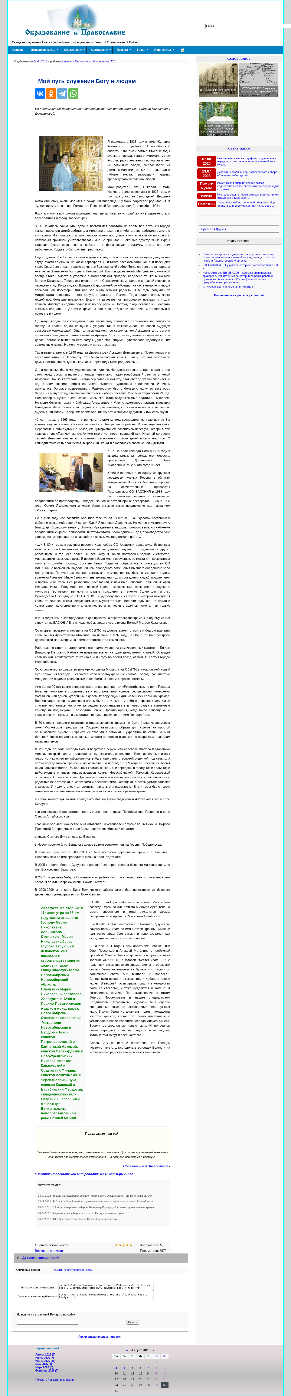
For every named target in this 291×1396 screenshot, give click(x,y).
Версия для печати (49, 1250)
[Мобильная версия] (182, 50)
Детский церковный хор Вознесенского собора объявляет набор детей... (247, 173)
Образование (73, 49)
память (58, 1269)
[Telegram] (62, 93)
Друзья (221, 229)
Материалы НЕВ (104, 61)
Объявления (239, 148)
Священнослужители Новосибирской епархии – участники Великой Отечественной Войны (75, 42)
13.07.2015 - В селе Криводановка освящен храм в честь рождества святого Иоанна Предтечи (95, 1195)
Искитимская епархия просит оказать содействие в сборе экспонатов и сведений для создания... (248, 186)
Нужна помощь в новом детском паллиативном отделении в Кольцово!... (248, 196)
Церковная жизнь (43, 49)
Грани (141, 49)
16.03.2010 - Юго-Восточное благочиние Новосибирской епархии (77, 1219)
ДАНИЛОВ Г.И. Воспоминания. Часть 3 (228, 286)
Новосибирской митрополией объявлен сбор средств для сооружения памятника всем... (246, 204)
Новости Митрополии (76, 61)
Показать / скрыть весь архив (54, 1379)
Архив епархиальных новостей (99, 1336)
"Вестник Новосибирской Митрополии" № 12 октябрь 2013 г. (84, 1174)
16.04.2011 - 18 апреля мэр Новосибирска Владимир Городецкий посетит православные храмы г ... (98, 1207)
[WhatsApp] (73, 93)
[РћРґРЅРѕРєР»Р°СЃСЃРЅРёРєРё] (51, 93)
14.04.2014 (40, 61)
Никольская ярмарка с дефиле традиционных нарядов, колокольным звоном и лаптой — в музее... (247, 161)
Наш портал (162, 49)
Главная (17, 49)
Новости (122, 49)
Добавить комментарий (40, 1258)
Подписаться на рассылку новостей (239, 295)
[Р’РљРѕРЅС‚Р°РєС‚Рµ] (40, 93)
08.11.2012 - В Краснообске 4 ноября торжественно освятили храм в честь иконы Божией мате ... (97, 1201)
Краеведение (99, 49)
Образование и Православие (145, 1166)
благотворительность (78, 1269)
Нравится (208, 229)
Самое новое (239, 58)
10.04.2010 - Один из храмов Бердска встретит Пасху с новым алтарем (81, 1213)
